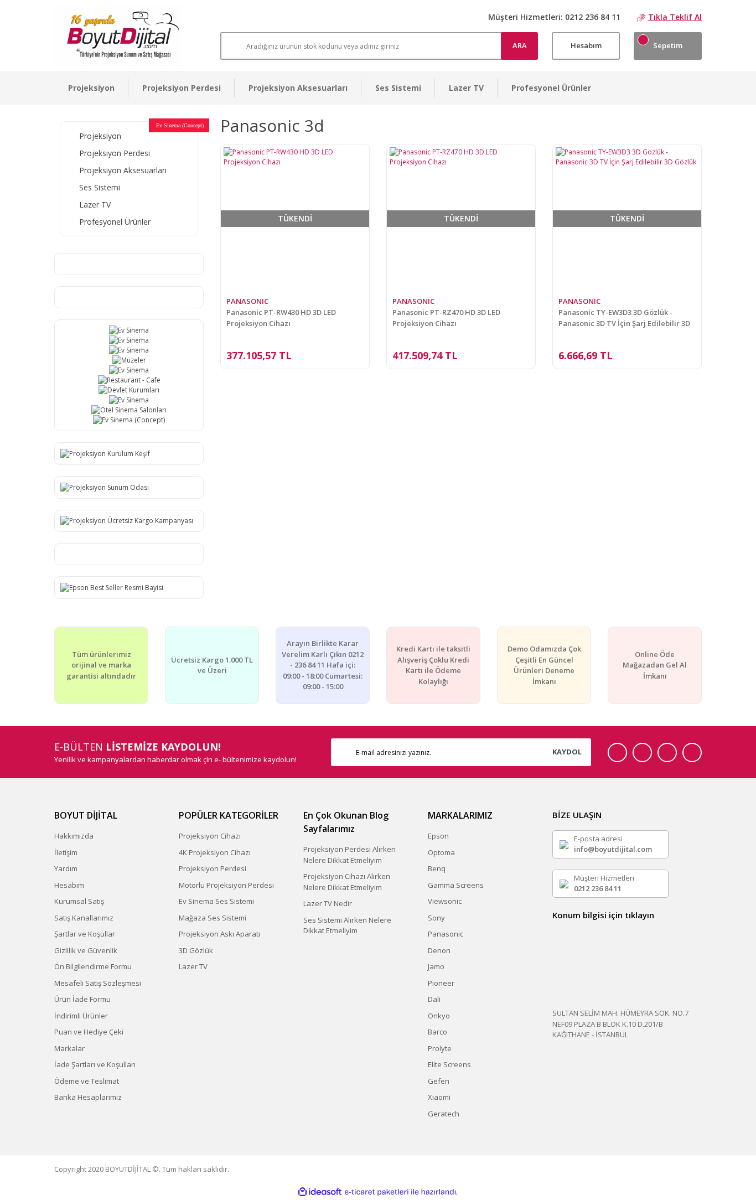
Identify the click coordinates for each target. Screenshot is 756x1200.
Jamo (436, 966)
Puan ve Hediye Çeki (88, 1032)
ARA (519, 45)
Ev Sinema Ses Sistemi (216, 901)
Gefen (438, 1081)
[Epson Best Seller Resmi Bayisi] (111, 587)
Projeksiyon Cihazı (210, 836)
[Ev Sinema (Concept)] (129, 420)
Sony (436, 918)
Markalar (69, 1048)
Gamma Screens (456, 885)
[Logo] (118, 35)
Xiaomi (439, 1097)
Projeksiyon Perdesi (212, 868)
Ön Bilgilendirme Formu (93, 966)
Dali (434, 999)
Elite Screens (449, 1064)
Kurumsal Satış (79, 901)
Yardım (65, 868)
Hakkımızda (74, 836)
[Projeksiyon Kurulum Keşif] (105, 453)
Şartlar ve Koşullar (84, 934)
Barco (437, 1032)
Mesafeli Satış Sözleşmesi (97, 983)
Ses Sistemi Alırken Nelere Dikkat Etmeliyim (347, 925)
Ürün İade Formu (82, 999)
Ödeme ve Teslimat (86, 1081)
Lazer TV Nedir (327, 903)
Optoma (441, 852)
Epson (438, 836)
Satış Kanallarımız (83, 918)
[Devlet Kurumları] (129, 390)
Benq (437, 868)
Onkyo (439, 1016)
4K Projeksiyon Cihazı (215, 852)
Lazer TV (193, 966)
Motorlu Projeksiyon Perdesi (226, 885)
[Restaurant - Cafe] (129, 380)
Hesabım (69, 885)
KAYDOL (567, 752)
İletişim (65, 852)
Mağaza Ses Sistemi (212, 918)
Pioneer (441, 983)
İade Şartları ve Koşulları (95, 1064)
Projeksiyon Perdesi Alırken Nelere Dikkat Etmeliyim (349, 854)
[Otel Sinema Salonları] (129, 410)
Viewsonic (445, 901)
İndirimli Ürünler (81, 1016)
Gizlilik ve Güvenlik (85, 950)
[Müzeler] (129, 360)
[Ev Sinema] (129, 330)
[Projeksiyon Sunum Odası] (104, 487)
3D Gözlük (196, 950)
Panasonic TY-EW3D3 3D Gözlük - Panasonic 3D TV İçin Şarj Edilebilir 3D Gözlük (624, 318)
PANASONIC (247, 301)
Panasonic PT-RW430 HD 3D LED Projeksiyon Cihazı (281, 317)
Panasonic (445, 934)
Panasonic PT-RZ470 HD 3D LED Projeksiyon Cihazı (446, 317)
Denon (439, 950)
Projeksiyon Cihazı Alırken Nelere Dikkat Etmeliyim (346, 881)
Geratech (443, 1114)
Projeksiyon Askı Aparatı (219, 934)
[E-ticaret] (376, 1192)
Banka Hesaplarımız (88, 1097)
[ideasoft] (320, 1192)
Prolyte (440, 1048)
